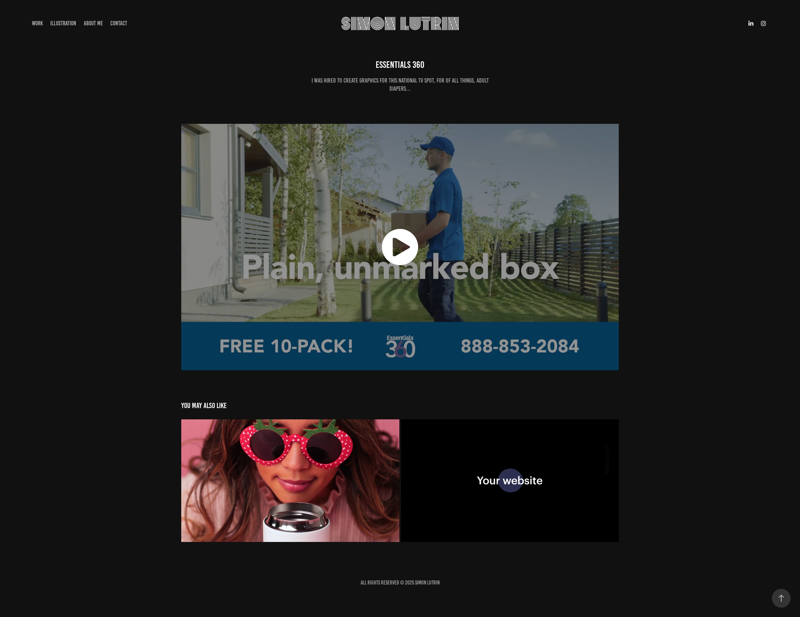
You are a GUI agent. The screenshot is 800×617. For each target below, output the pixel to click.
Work (37, 23)
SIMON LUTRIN (400, 23)
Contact (118, 23)
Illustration (63, 23)
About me (93, 23)
